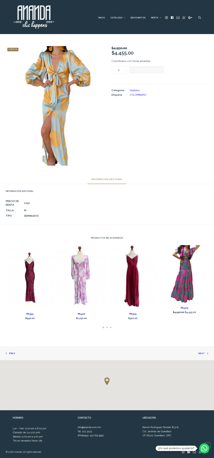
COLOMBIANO (138, 94)
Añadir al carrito (146, 70)
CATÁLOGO (117, 18)
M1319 (132, 314)
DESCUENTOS (138, 18)
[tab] (107, 181)
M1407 (81, 314)
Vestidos (135, 90)
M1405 (184, 308)
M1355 (29, 314)
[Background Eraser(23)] (54, 106)
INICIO (101, 18)
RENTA (154, 18)
